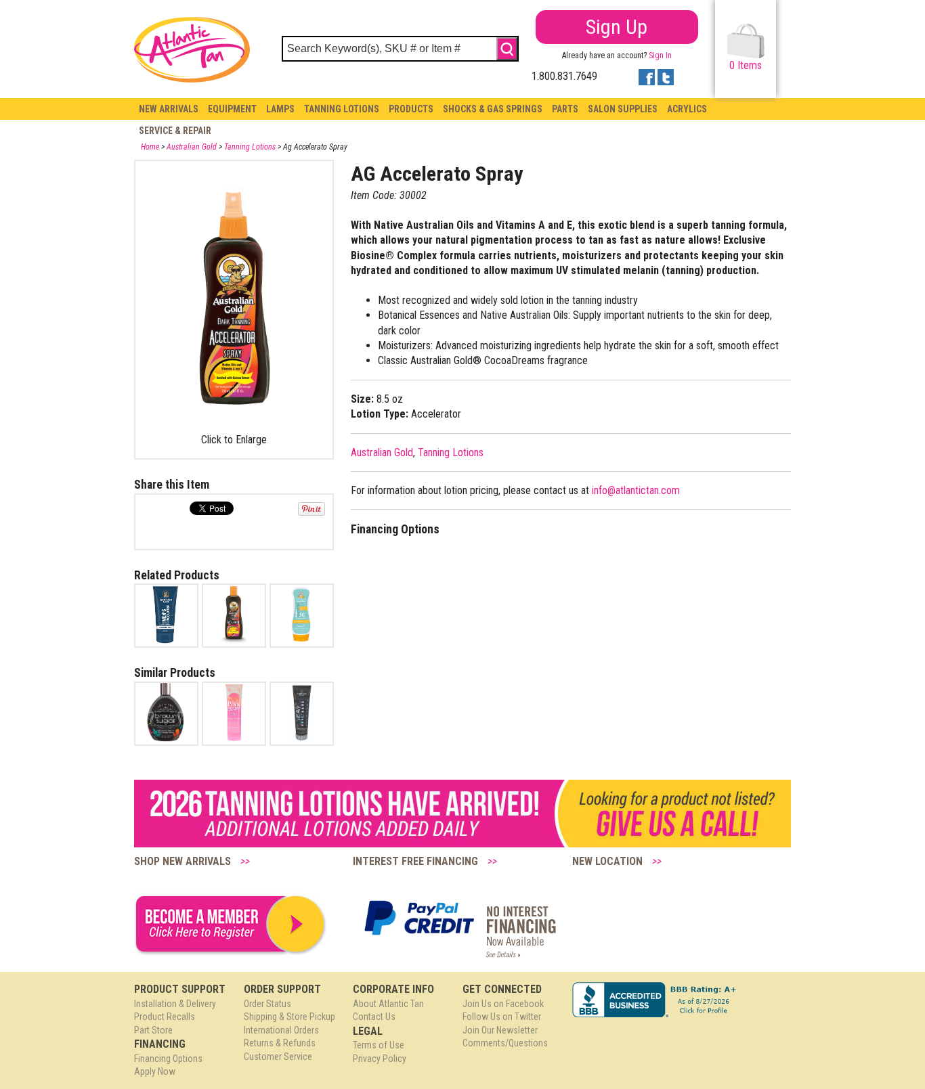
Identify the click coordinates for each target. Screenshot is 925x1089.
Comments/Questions (505, 1043)
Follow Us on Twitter (501, 1016)
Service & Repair (175, 130)
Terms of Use (378, 1045)
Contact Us (374, 1016)
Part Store (153, 1030)
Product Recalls (164, 1016)
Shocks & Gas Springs (492, 109)
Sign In (660, 55)
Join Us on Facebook (503, 1003)
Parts (565, 109)
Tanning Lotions (341, 109)
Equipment (232, 109)
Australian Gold (192, 147)
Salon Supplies (623, 109)
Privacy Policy (379, 1058)
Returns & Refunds (280, 1043)
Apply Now (154, 1071)
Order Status (267, 1003)
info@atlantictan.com (636, 490)
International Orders (281, 1030)
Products (411, 109)
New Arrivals (168, 109)
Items (745, 65)
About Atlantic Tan (388, 1003)
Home (150, 147)
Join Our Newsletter (500, 1030)
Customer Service (278, 1056)
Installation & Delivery (175, 1003)
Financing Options (168, 1058)
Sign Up (616, 27)
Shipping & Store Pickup (289, 1016)
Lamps (280, 109)
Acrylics (687, 109)
